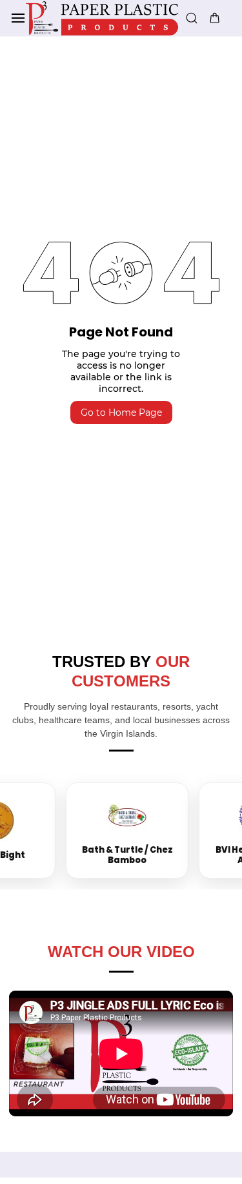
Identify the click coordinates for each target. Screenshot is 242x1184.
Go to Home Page (121, 412)
